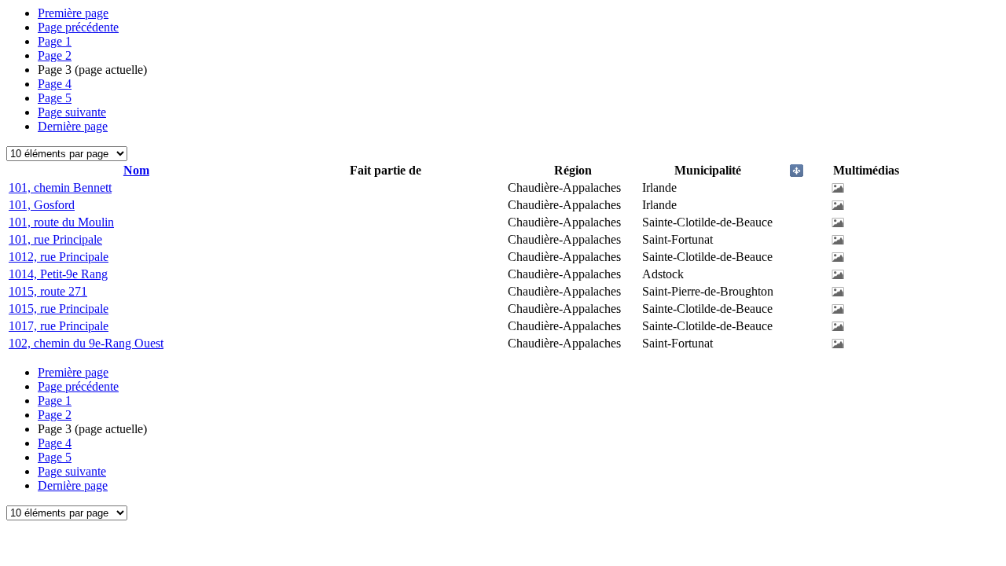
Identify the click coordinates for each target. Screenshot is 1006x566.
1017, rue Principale (58, 326)
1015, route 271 (48, 291)
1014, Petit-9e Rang (58, 274)
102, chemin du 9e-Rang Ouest (86, 343)
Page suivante (72, 112)
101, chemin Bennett (60, 187)
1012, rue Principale (58, 256)
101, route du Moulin (61, 222)
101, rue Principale (55, 239)
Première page (73, 13)
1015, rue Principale (58, 308)
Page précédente (78, 27)
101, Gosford (42, 204)
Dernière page (73, 126)
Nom (136, 170)
